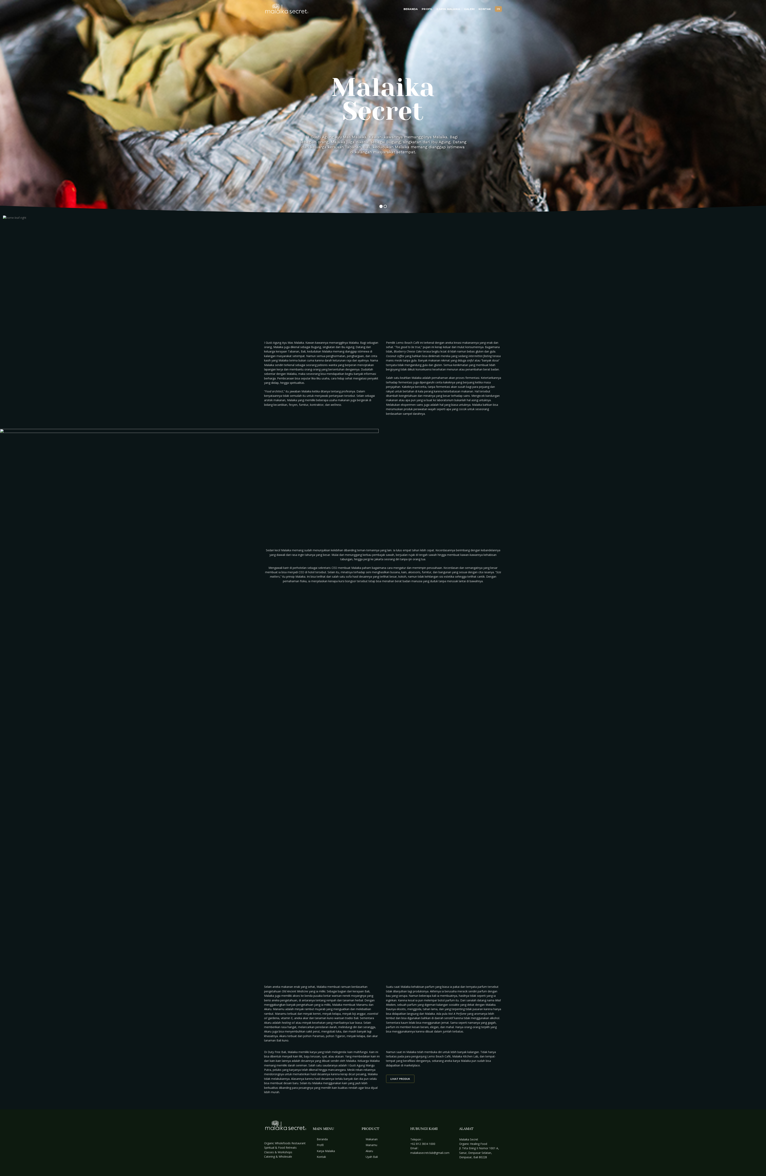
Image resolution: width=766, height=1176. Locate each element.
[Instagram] (413, 1165)
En (498, 8)
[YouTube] (418, 1165)
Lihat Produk (400, 1079)
